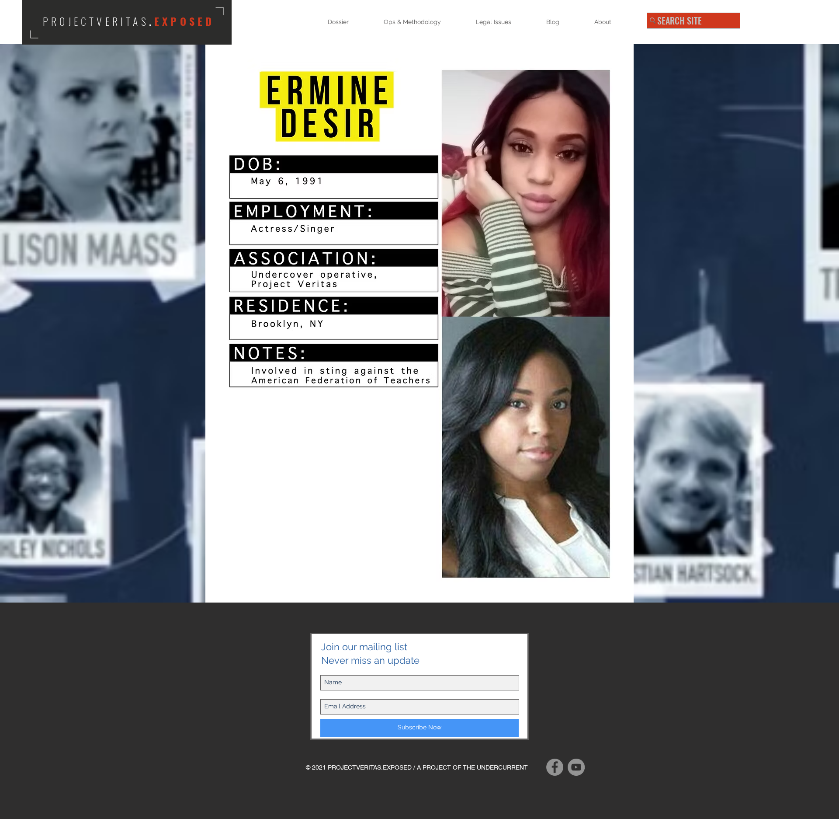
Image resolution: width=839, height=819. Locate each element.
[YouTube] (576, 767)
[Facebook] (554, 767)
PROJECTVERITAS (96, 21)
